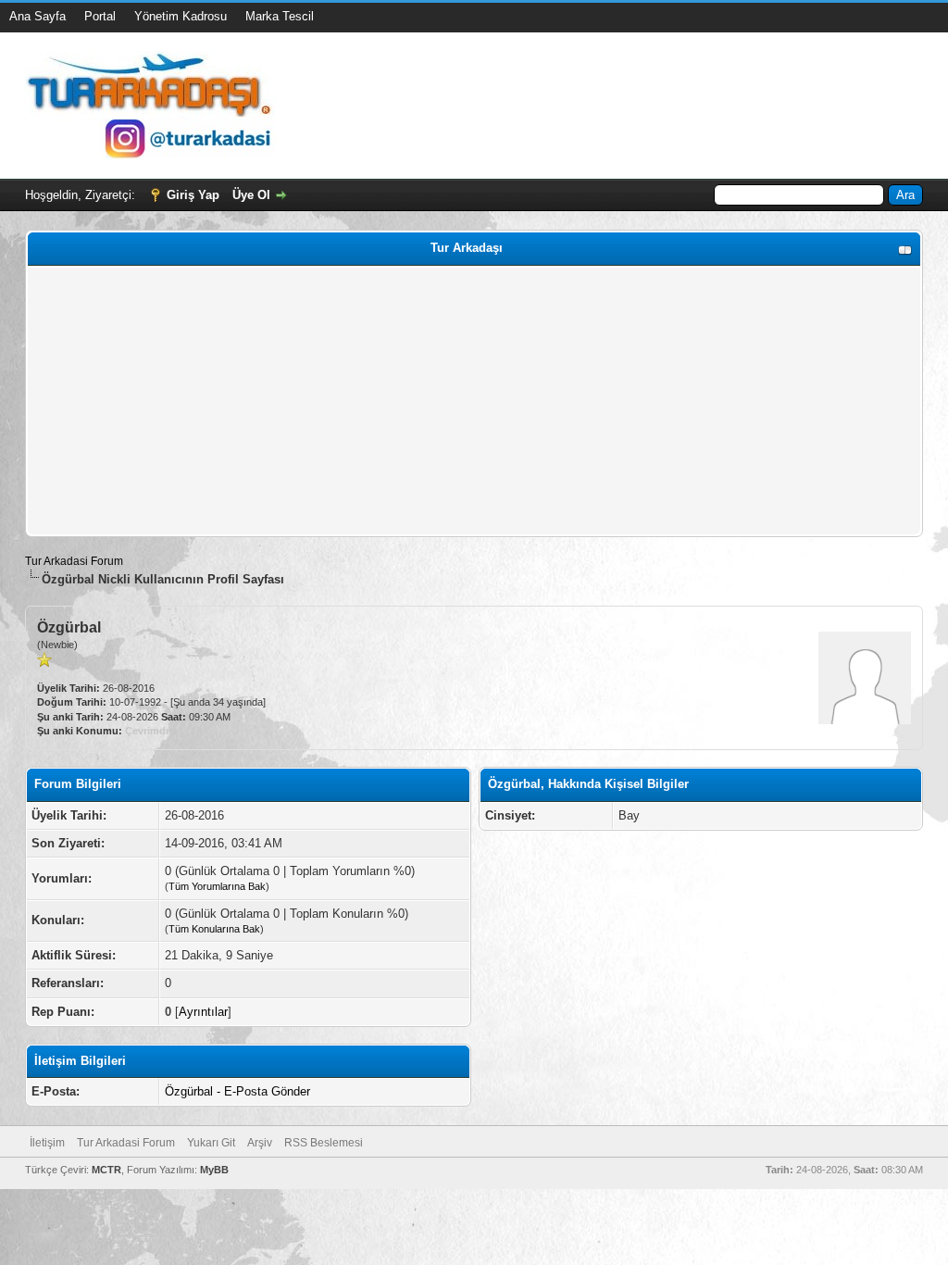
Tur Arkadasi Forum (74, 561)
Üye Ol (251, 195)
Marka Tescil (279, 16)
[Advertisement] (474, 401)
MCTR (106, 1169)
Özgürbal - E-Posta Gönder (237, 1091)
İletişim (47, 1142)
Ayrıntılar (203, 1012)
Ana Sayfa (37, 16)
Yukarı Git (211, 1142)
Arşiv (259, 1142)
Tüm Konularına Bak (214, 928)
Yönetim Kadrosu (180, 16)
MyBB (214, 1169)
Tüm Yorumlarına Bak (217, 886)
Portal (100, 16)
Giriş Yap (193, 195)
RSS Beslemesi (323, 1142)
